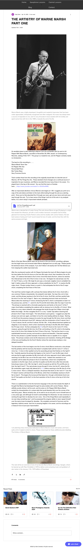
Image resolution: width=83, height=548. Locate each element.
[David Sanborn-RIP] (15, 498)
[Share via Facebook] (12, 474)
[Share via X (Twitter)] (16, 474)
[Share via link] (24, 474)
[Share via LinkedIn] (20, 474)
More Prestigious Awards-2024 (41, 508)
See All (78, 488)
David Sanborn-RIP (12, 508)
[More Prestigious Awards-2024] (41, 498)
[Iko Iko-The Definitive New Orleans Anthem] (68, 498)
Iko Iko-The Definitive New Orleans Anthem (67, 508)
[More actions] (70, 14)
